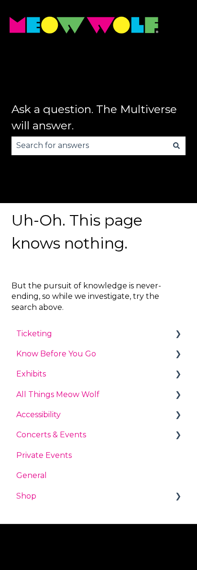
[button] (178, 334)
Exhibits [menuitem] (31, 373)
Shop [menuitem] (26, 496)
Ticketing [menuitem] (34, 333)
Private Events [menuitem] (44, 455)
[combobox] (89, 146)
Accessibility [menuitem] (38, 414)
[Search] (176, 146)
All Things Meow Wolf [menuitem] (57, 394)
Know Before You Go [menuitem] (56, 353)
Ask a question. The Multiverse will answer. (94, 118)
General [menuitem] (31, 475)
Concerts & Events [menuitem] (51, 434)
